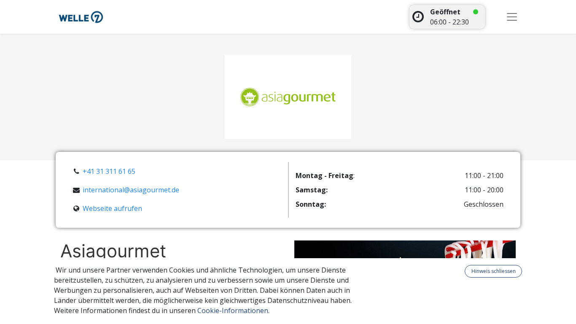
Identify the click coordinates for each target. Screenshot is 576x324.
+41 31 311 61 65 (109, 171)
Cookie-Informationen (232, 310)
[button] (459, 271)
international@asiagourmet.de (131, 189)
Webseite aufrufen (112, 208)
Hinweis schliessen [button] (493, 271)
